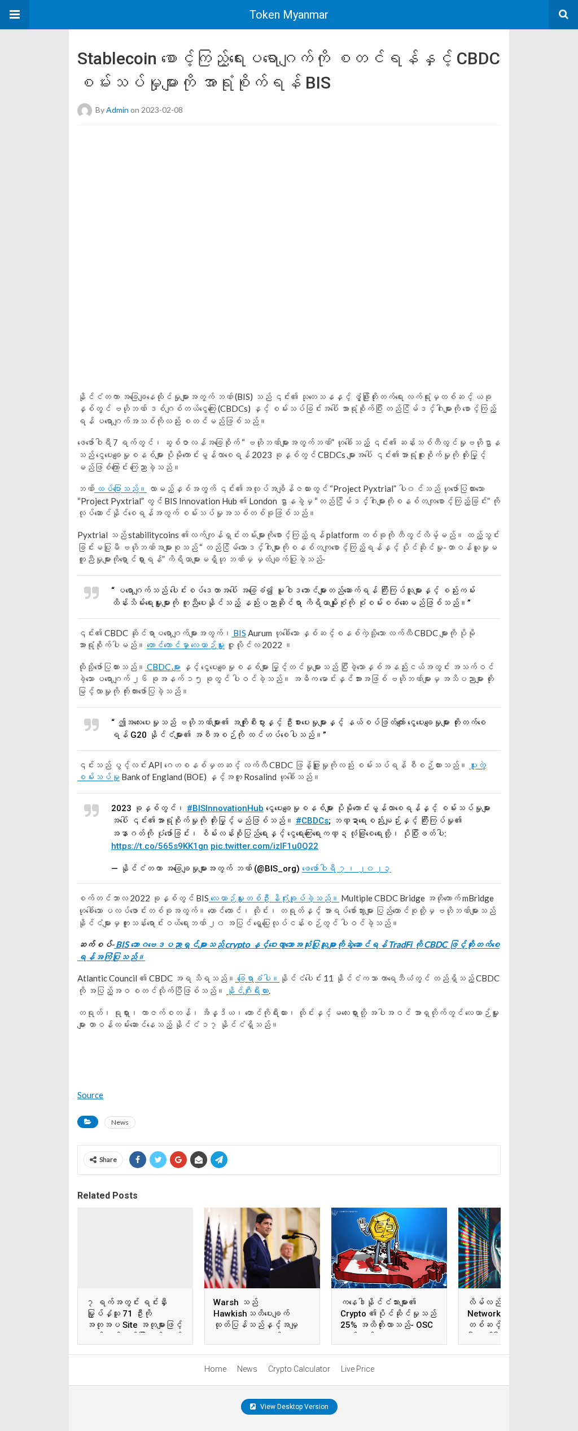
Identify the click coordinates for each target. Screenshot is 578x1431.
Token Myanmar (289, 14)
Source (90, 1095)
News (120, 1122)
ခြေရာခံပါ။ (257, 978)
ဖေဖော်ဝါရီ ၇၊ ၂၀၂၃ (346, 869)
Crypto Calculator (299, 1368)
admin (117, 110)
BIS (238, 633)
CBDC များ (163, 667)
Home (215, 1368)
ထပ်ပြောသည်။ (120, 488)
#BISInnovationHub (225, 808)
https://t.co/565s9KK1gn (159, 846)
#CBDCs (312, 821)
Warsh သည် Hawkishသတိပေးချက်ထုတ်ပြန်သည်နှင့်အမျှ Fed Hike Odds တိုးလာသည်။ (255, 1325)
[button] (14, 14)
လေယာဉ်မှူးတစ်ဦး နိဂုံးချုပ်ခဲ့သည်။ (274, 898)
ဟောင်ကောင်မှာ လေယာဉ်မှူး (186, 645)
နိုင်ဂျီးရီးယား (247, 990)
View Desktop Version (294, 1407)
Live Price (357, 1368)
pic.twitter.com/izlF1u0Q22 (264, 846)
